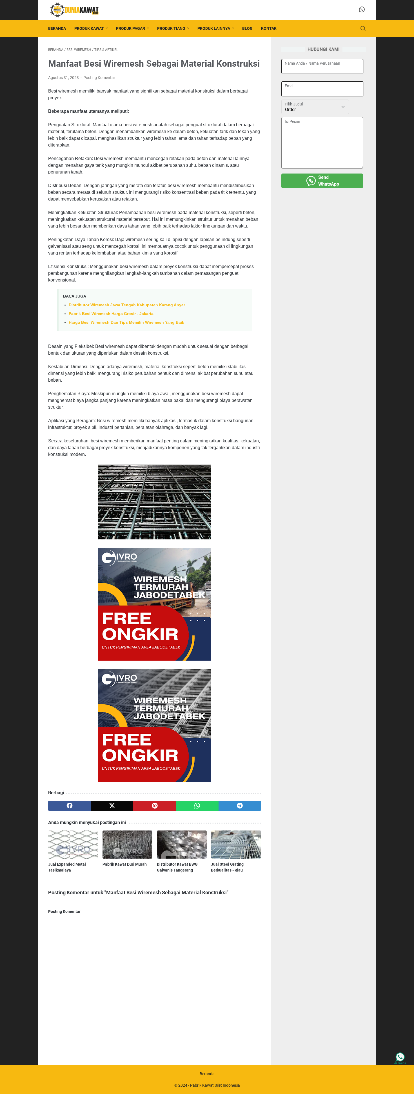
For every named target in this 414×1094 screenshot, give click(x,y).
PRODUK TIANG (171, 28)
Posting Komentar (99, 77)
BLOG (247, 28)
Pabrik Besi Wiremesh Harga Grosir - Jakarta (111, 313)
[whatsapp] (197, 806)
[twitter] (112, 806)
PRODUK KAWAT (89, 28)
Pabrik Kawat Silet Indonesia (215, 1085)
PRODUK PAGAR (130, 28)
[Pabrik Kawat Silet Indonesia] (77, 10)
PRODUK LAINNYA (213, 28)
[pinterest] (154, 806)
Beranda (57, 28)
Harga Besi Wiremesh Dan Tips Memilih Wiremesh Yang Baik (126, 322)
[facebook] (69, 806)
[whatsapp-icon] (362, 10)
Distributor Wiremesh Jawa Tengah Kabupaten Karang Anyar (127, 305)
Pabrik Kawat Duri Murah (125, 864)
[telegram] (240, 806)
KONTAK (269, 28)
